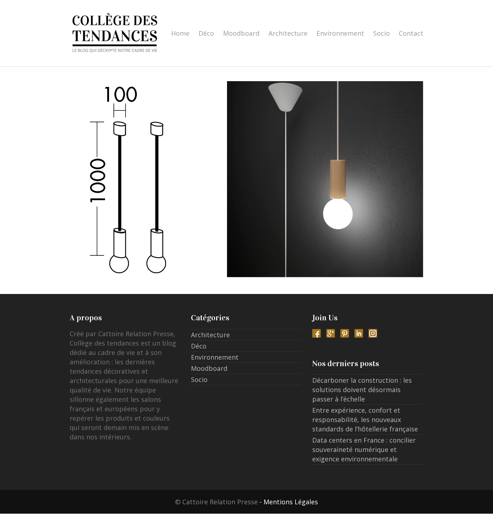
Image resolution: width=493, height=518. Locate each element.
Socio (381, 33)
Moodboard (241, 33)
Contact (411, 33)
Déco (206, 33)
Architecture (288, 33)
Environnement (340, 33)
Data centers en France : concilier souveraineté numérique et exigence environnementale (364, 449)
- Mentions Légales (288, 501)
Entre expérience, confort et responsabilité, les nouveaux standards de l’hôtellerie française (365, 419)
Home (180, 33)
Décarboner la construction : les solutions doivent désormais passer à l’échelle (362, 389)
